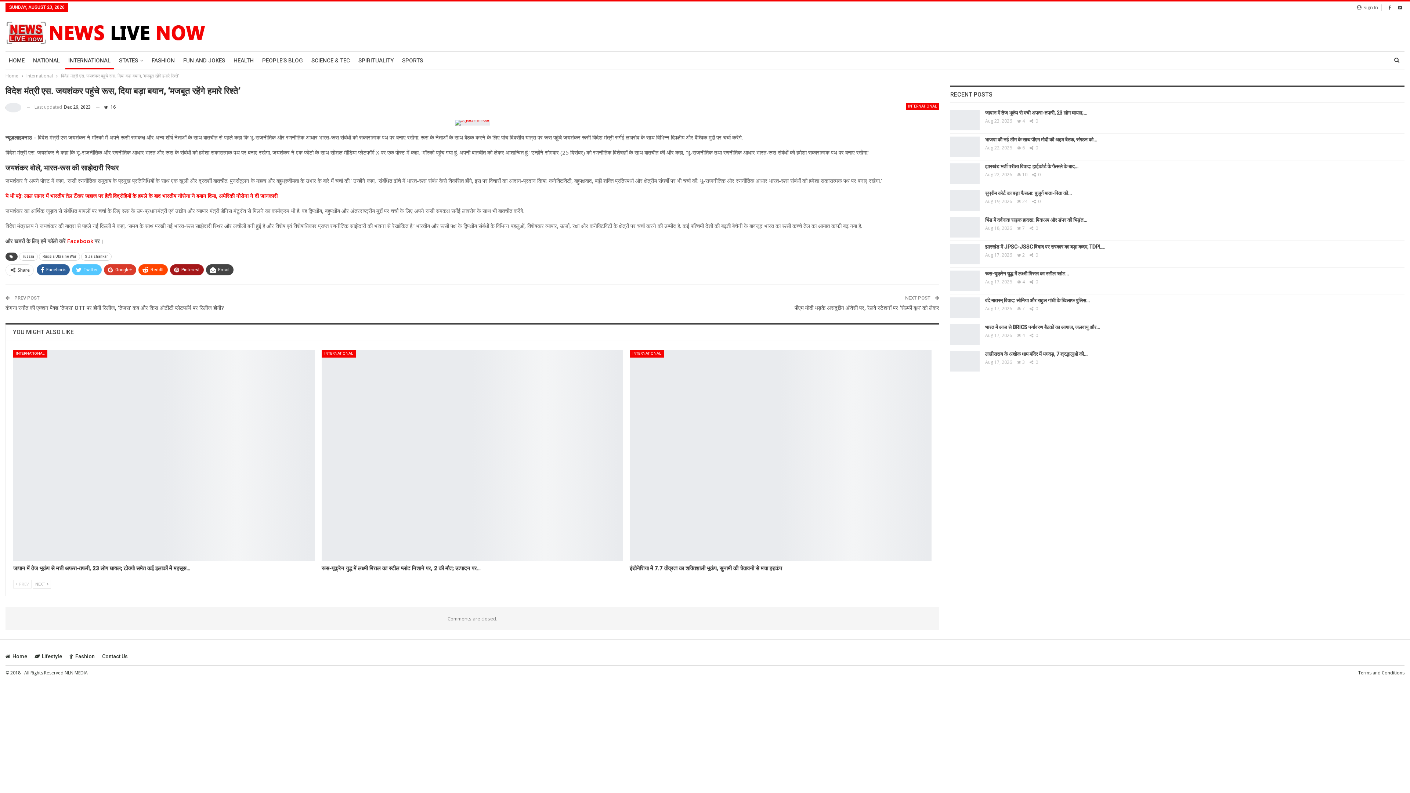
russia (28, 256)
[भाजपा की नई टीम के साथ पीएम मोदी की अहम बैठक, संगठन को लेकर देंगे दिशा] (965, 147)
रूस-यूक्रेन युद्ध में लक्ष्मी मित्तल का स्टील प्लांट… (1027, 273)
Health (244, 60)
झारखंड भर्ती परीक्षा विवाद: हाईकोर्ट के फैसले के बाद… (1031, 166)
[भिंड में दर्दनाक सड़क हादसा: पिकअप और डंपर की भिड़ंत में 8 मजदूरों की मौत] (965, 227)
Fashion (163, 60)
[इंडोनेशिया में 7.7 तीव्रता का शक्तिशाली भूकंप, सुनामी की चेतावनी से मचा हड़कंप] (781, 455)
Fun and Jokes (204, 60)
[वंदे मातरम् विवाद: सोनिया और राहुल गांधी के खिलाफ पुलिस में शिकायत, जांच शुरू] (965, 307)
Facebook (79, 241)
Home (17, 60)
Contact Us (115, 656)
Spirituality (376, 60)
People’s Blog (282, 60)
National (46, 60)
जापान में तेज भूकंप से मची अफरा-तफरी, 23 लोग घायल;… (1036, 113)
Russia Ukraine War (59, 256)
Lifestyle (52, 656)
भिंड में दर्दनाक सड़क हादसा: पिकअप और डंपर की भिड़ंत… (1036, 220)
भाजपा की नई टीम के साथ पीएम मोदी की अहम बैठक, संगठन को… (1041, 139)
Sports (412, 60)
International (89, 60)
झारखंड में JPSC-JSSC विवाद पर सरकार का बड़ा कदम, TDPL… (1045, 247)
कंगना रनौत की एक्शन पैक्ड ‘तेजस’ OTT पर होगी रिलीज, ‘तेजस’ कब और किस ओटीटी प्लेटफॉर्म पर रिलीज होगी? (115, 308)
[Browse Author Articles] (13, 107)
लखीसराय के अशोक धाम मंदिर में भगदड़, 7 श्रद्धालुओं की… (1036, 354)
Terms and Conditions (1381, 673)
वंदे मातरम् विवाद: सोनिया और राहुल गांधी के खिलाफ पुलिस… (1037, 300)
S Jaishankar (96, 256)
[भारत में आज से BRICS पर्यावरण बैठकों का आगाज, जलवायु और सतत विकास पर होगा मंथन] (965, 334)
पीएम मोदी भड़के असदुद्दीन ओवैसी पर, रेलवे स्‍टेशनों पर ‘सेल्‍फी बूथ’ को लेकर (867, 308)
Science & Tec (330, 60)
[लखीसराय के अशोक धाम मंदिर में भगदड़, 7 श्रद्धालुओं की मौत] (965, 361)
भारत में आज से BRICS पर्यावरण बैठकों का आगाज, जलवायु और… (1042, 327)
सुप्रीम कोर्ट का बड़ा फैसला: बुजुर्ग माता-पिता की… (1028, 193)
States (128, 60)
